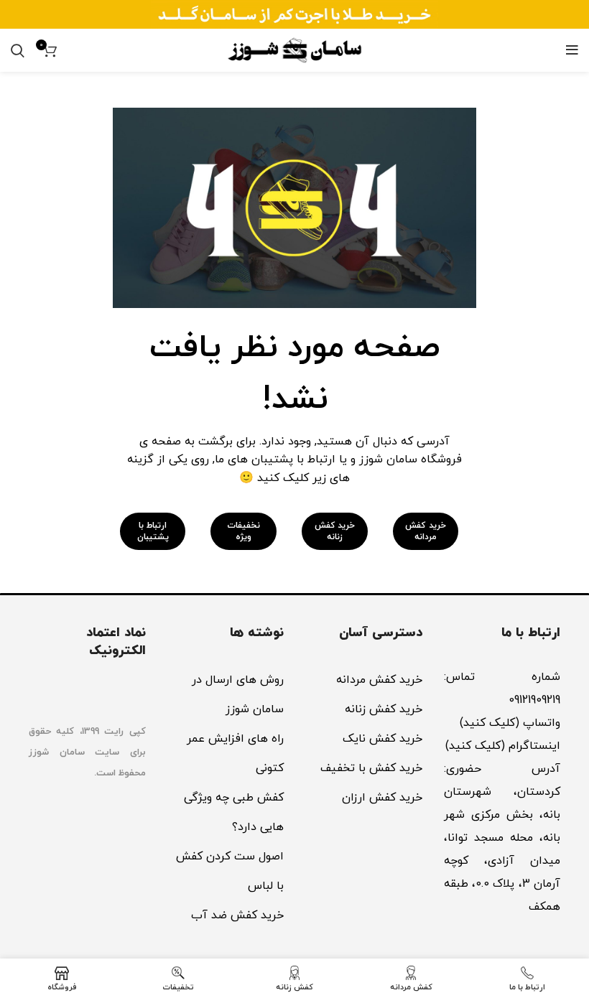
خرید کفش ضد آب (237, 915)
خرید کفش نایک (382, 739)
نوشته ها (257, 633)
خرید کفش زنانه (383, 709)
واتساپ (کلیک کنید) (508, 723)
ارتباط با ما (530, 633)
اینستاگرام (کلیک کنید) (502, 746)
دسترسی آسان (380, 633)
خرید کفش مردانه (379, 680)
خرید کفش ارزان (382, 798)
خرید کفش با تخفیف (371, 768)
